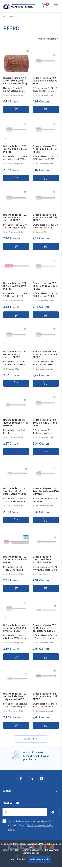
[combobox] (48, 39)
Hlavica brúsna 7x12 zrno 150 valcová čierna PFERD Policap (15, 80)
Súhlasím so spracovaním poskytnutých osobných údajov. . (30, 825)
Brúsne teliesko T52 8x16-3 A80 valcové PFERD (15, 286)
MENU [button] (7, 791)
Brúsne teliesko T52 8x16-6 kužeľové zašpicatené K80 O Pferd (15, 697)
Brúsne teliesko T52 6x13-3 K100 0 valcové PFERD (15, 354)
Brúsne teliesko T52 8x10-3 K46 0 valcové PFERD (45, 149)
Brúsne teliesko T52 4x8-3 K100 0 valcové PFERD (45, 80)
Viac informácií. (18, 859)
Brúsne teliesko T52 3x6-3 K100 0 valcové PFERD (45, 217)
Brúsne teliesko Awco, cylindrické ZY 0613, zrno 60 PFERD (16, 628)
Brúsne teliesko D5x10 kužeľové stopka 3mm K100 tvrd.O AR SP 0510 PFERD (43, 562)
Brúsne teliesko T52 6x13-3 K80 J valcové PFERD (45, 696)
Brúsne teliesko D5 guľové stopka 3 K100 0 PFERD (15, 422)
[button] (44, 6)
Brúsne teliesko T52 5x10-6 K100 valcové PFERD (15, 149)
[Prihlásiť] (53, 812)
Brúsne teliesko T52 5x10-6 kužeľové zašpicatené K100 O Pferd (44, 629)
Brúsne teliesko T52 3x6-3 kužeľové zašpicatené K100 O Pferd (15, 492)
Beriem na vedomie (39, 859)
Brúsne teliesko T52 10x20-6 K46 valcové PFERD (45, 422)
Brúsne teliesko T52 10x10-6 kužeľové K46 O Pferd (46, 491)
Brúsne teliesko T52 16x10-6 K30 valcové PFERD (15, 559)
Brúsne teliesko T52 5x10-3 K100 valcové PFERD (45, 354)
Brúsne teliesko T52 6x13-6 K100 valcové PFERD (45, 286)
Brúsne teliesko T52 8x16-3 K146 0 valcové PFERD (15, 217)
